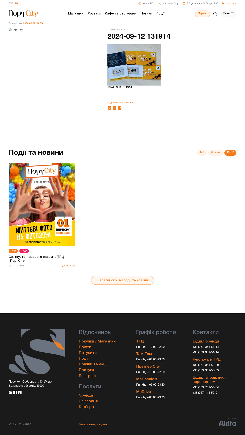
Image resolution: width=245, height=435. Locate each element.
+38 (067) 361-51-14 (206, 347)
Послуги (86, 370)
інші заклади (229, 4)
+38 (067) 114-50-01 (206, 393)
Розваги (94, 13)
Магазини (75, 13)
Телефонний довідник (93, 424)
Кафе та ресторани (120, 13)
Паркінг (202, 14)
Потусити (88, 353)
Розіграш (87, 376)
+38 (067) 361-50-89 (206, 365)
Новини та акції (93, 364)
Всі (202, 153)
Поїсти (85, 347)
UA (16, 4)
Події (160, 13)
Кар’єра (86, 407)
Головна (13, 23)
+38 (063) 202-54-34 (206, 387)
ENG (11, 4)
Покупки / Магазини (97, 341)
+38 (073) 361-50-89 (206, 370)
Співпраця (88, 401)
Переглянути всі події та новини (122, 280)
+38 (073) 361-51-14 (206, 352)
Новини (146, 13)
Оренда (86, 395)
